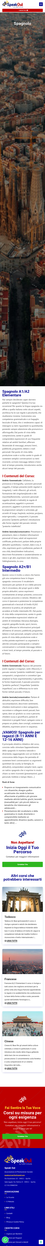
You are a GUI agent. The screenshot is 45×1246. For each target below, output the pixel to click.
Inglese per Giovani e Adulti (17, 1242)
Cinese (9, 1041)
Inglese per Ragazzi (14, 1238)
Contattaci (22, 10)
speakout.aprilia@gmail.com (14, 1175)
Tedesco (10, 917)
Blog (8, 1217)
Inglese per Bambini (14, 1234)
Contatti (9, 1213)
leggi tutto (12, 940)
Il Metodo (10, 1201)
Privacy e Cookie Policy (15, 1222)
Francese (10, 979)
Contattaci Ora (22, 864)
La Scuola (10, 1197)
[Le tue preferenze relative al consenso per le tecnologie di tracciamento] (41, 1242)
